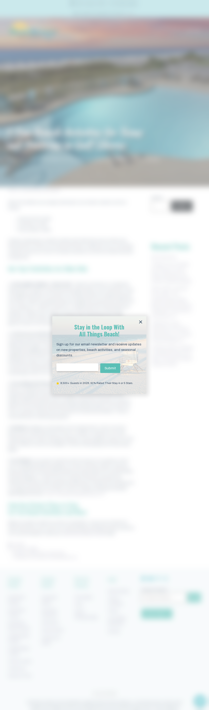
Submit (110, 368)
